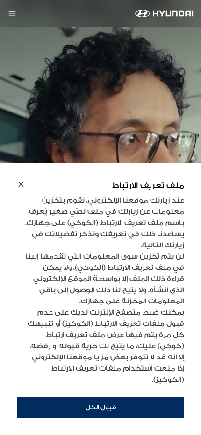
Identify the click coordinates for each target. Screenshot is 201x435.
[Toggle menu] (12, 13)
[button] (21, 185)
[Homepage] (164, 13)
